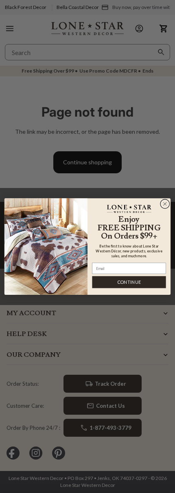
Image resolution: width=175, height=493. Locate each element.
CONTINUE (129, 282)
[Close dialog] (165, 204)
